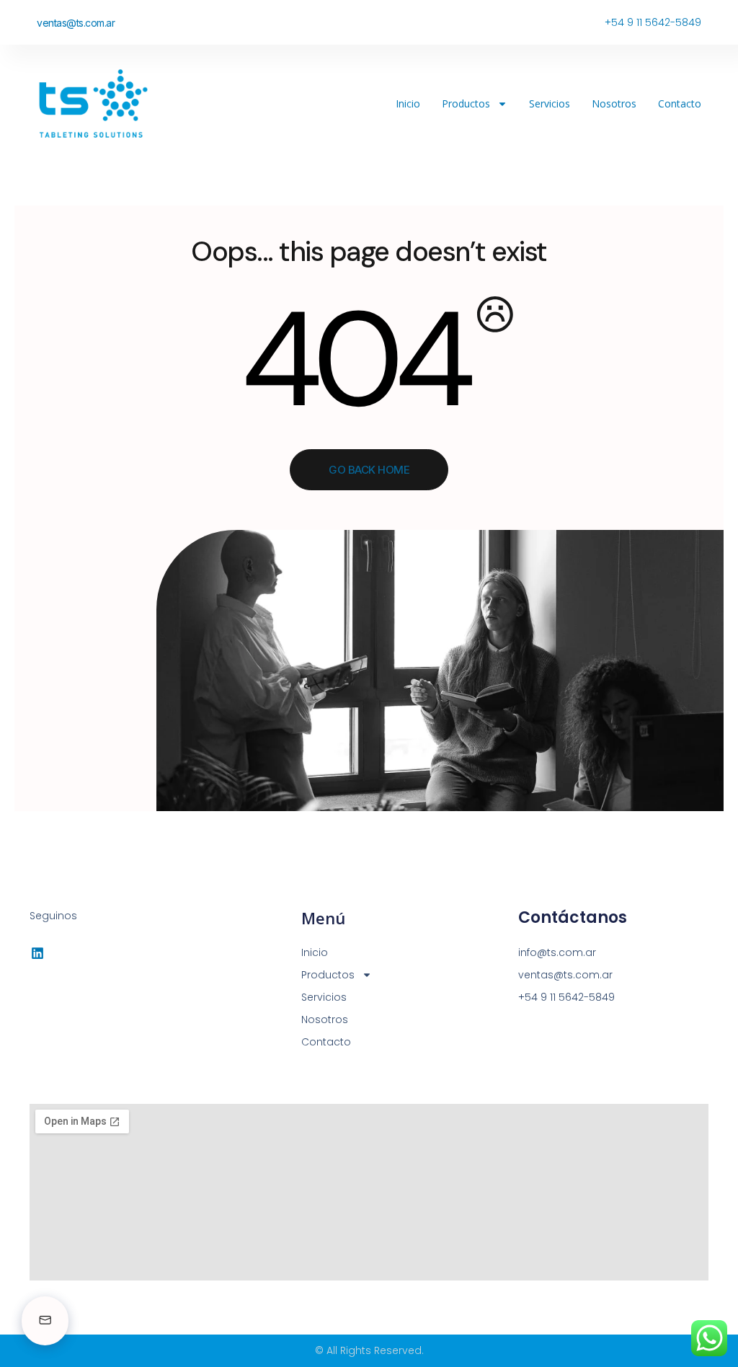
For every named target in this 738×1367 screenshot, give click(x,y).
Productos (466, 103)
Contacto (679, 103)
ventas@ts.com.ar (76, 23)
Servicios (549, 103)
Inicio (408, 103)
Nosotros (614, 103)
